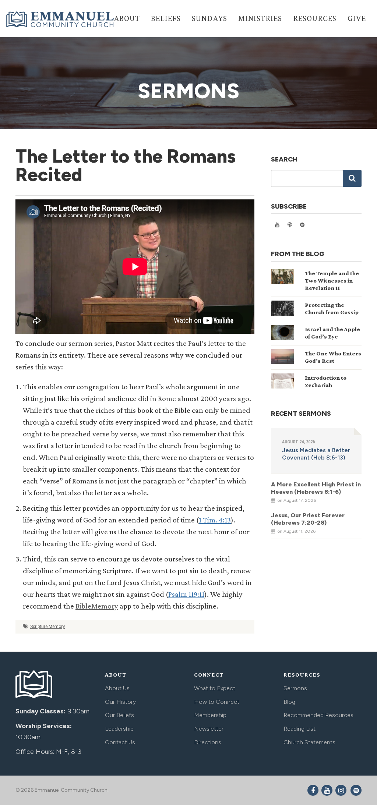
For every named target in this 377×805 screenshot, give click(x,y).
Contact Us (120, 742)
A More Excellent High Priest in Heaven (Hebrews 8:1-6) (316, 488)
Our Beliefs (119, 715)
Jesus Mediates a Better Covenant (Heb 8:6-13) (316, 454)
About (127, 18)
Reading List (299, 728)
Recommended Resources (318, 715)
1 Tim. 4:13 (215, 519)
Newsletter (208, 728)
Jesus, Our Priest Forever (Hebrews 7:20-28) (308, 519)
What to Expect (214, 688)
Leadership (119, 728)
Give (357, 18)
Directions (207, 742)
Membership (210, 715)
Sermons (295, 688)
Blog (289, 701)
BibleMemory (96, 606)
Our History (120, 701)
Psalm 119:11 (186, 594)
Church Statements (309, 742)
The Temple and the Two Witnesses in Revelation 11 (332, 280)
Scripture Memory (47, 626)
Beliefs (166, 18)
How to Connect (216, 701)
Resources (315, 18)
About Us (117, 688)
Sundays (209, 18)
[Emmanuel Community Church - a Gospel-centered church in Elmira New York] (61, 19)
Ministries (260, 18)
